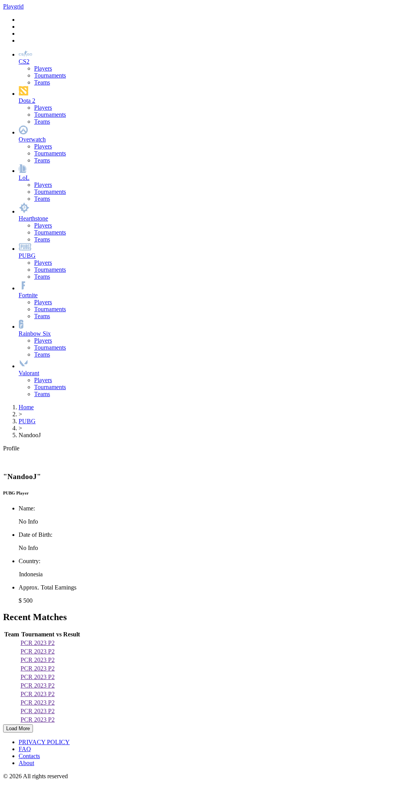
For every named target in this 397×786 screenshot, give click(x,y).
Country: (29, 561)
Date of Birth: (35, 534)
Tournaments (50, 75)
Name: (27, 508)
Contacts (29, 756)
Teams (42, 82)
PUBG (27, 421)
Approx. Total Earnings (47, 587)
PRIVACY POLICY (44, 742)
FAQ (25, 749)
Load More (18, 728)
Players (43, 68)
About (26, 763)
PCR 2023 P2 (38, 642)
